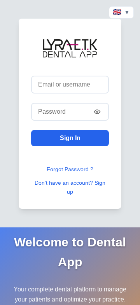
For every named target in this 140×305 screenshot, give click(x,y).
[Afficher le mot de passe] (97, 112)
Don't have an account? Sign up (70, 187)
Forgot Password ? (70, 169)
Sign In (70, 138)
